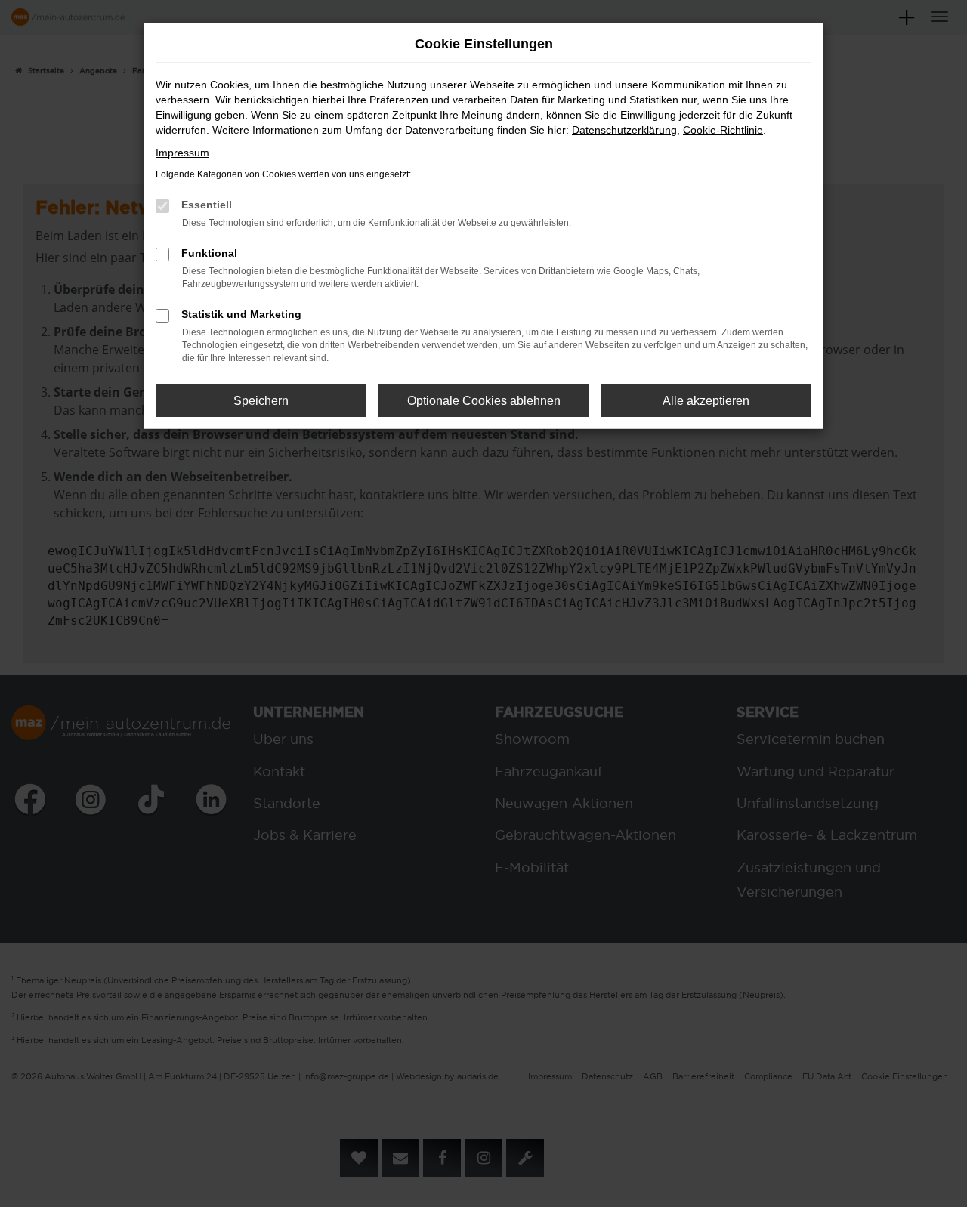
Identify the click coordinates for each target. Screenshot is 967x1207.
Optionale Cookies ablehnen (484, 400)
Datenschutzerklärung (624, 130)
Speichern (261, 400)
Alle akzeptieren (706, 400)
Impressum (182, 153)
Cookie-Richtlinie (723, 130)
